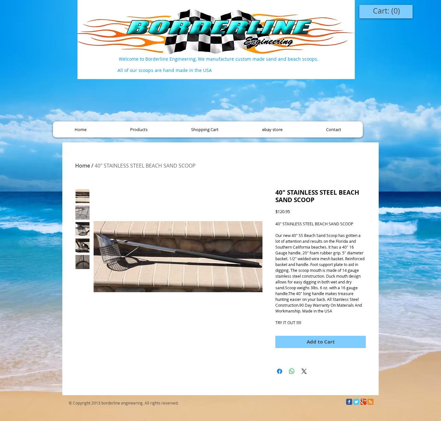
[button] (138, 129)
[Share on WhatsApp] (292, 371)
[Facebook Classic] (349, 402)
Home (82, 165)
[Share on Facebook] (279, 371)
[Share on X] (304, 371)
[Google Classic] (363, 402)
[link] (386, 11)
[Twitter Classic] (356, 402)
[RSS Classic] (370, 402)
